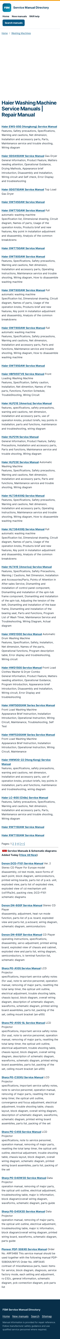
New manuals (19, 16)
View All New (28, 855)
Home (6, 16)
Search (35, 1316)
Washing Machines (21, 33)
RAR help (34, 16)
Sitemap (47, 1316)
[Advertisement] (30, 68)
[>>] (22, 843)
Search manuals (14, 22)
